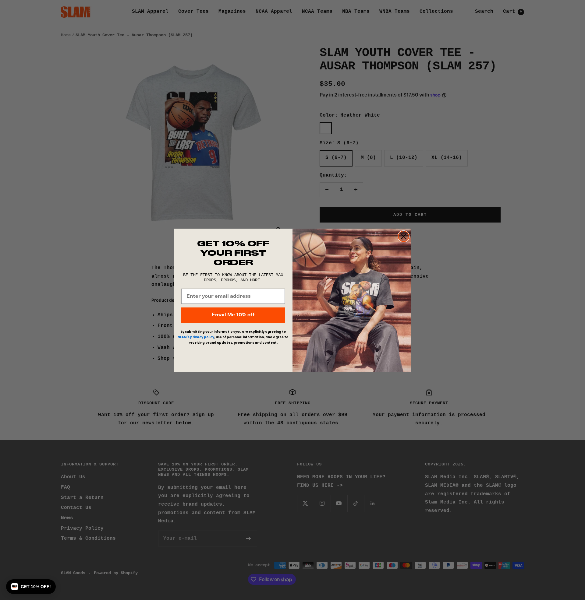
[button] (31, 586)
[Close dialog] (403, 236)
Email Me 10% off (233, 315)
